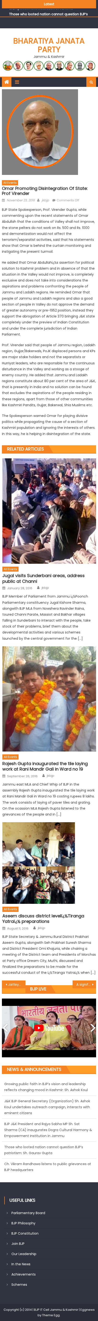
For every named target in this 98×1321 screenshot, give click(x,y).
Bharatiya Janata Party (49, 45)
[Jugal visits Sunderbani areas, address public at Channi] (49, 511)
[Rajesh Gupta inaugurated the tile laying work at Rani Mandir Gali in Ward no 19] (49, 699)
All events (10, 183)
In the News (20, 1264)
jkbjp (45, 200)
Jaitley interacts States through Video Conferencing (16, 984)
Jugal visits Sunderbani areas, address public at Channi (43, 578)
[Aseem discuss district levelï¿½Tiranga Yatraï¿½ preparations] (49, 863)
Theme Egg (51, 1315)
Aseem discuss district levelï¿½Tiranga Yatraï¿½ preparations (43, 918)
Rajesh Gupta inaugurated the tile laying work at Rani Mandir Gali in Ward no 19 (45, 766)
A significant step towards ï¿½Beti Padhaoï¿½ (86, 984)
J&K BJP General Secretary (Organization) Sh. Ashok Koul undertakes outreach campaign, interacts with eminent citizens (47, 1090)
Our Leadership (23, 1254)
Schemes (19, 1284)
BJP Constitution (25, 1233)
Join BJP (17, 1243)
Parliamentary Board (28, 1213)
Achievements (23, 1274)
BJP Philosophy (23, 1223)
